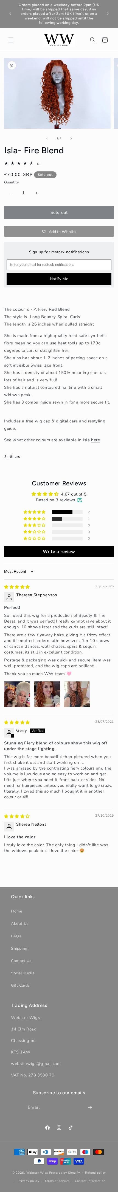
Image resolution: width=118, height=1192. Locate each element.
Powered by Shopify (64, 1172)
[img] (17, 587)
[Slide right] (71, 139)
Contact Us (21, 960)
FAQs (16, 936)
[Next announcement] (108, 14)
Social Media (22, 973)
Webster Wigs (37, 1172)
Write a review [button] (59, 552)
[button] (11, 40)
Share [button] (15, 456)
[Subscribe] (90, 1107)
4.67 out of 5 (73, 494)
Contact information (90, 1181)
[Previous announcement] (10, 14)
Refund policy (95, 1173)
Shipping (19, 948)
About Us (20, 923)
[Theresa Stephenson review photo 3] (77, 694)
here (95, 440)
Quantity (11, 182)
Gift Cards (20, 985)
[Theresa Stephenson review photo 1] (17, 694)
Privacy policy (28, 1181)
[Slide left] (47, 139)
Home (16, 911)
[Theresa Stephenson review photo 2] (47, 694)
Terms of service (57, 1181)
